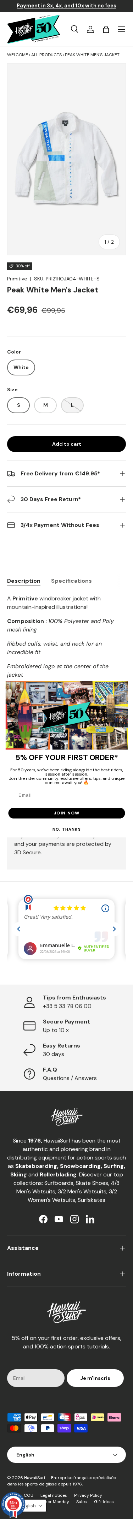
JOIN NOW (66, 813)
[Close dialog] (121, 687)
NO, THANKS (66, 829)
